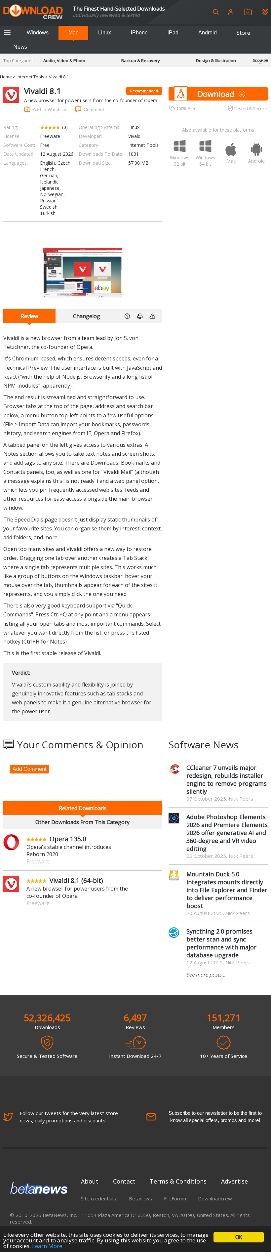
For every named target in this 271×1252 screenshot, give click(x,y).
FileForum (175, 1198)
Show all (260, 60)
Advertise (234, 1181)
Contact (124, 1181)
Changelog (86, 316)
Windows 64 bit (205, 160)
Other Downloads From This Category (82, 822)
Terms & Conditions (178, 1181)
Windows (38, 32)
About (89, 1181)
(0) (65, 127)
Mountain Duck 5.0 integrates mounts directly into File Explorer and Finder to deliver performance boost (226, 890)
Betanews (140, 1198)
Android (207, 32)
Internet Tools (30, 77)
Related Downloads (82, 808)
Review (29, 316)
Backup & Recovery (140, 60)
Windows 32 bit (179, 160)
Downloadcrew (215, 1198)
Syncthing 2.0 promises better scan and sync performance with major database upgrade (221, 943)
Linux (104, 32)
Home (6, 77)
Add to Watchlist (49, 109)
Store (243, 32)
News (20, 46)
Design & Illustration (216, 60)
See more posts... (205, 974)
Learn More (47, 1246)
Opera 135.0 (68, 838)
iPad (173, 32)
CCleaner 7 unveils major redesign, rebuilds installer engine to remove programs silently (226, 779)
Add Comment (29, 769)
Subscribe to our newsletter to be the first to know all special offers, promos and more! (215, 1116)
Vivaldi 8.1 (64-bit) (76, 880)
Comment (94, 109)
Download (215, 93)
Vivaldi (134, 136)
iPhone (139, 32)
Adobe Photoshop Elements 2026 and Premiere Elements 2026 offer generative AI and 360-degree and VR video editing (227, 833)
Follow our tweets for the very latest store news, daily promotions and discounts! (69, 1117)
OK (238, 1237)
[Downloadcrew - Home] (33, 12)
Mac (73, 32)
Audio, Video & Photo (64, 60)
